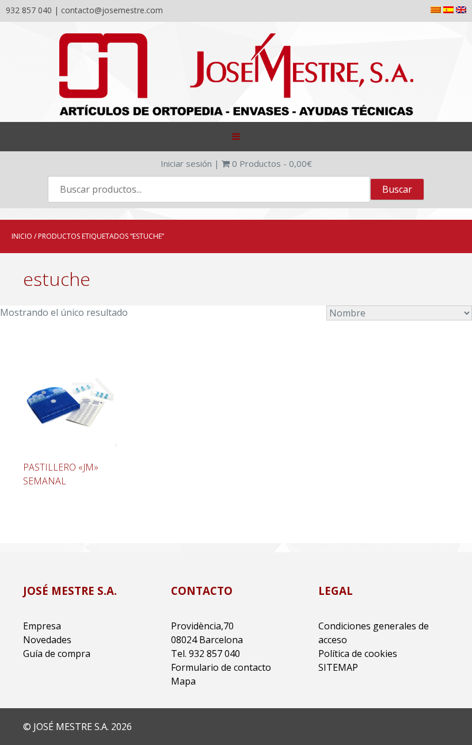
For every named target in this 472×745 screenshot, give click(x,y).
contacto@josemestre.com (112, 10)
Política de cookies (357, 653)
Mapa (183, 681)
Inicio (22, 236)
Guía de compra (56, 653)
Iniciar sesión (186, 163)
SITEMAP (338, 667)
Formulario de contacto (221, 667)
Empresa (42, 626)
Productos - (272, 163)
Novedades (47, 639)
